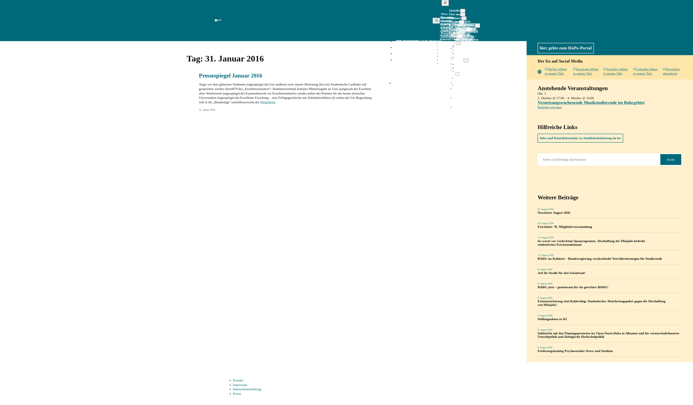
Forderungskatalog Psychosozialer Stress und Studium (575, 351)
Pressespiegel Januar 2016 (230, 75)
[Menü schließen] (445, 3)
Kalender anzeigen (550, 107)
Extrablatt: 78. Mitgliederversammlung (565, 227)
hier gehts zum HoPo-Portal (566, 48)
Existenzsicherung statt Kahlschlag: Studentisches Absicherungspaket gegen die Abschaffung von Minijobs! (601, 303)
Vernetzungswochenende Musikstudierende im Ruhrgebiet (591, 102)
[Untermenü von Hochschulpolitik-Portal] (465, 60)
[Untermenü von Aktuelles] (462, 11)
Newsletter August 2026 (554, 212)
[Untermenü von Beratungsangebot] (458, 43)
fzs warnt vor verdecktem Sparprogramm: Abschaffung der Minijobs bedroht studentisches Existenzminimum (591, 242)
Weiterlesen (267, 102)
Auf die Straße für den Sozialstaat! (562, 273)
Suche (671, 159)
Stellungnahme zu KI (552, 319)
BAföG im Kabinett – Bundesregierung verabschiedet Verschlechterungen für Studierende (600, 258)
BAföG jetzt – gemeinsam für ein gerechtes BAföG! (573, 287)
